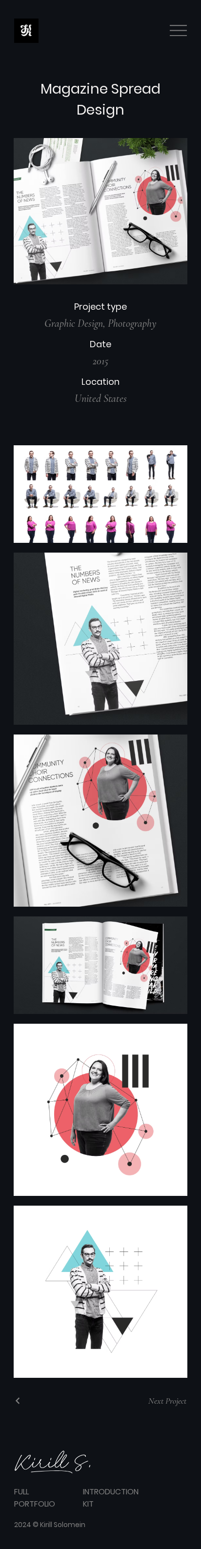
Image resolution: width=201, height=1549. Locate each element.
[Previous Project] (18, 1400)
